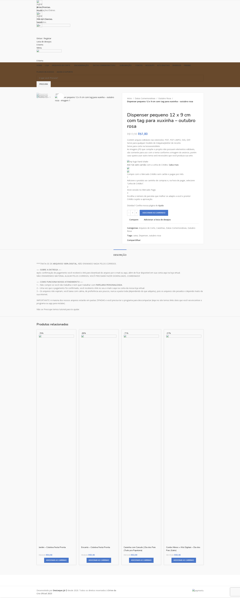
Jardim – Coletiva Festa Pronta (52, 547)
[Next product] (135, 107)
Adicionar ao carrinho (153, 212)
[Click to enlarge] (60, 96)
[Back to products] (132, 107)
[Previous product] (128, 107)
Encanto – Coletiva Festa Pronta (95, 547)
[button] (56, 560)
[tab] (120, 253)
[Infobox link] (120, 299)
